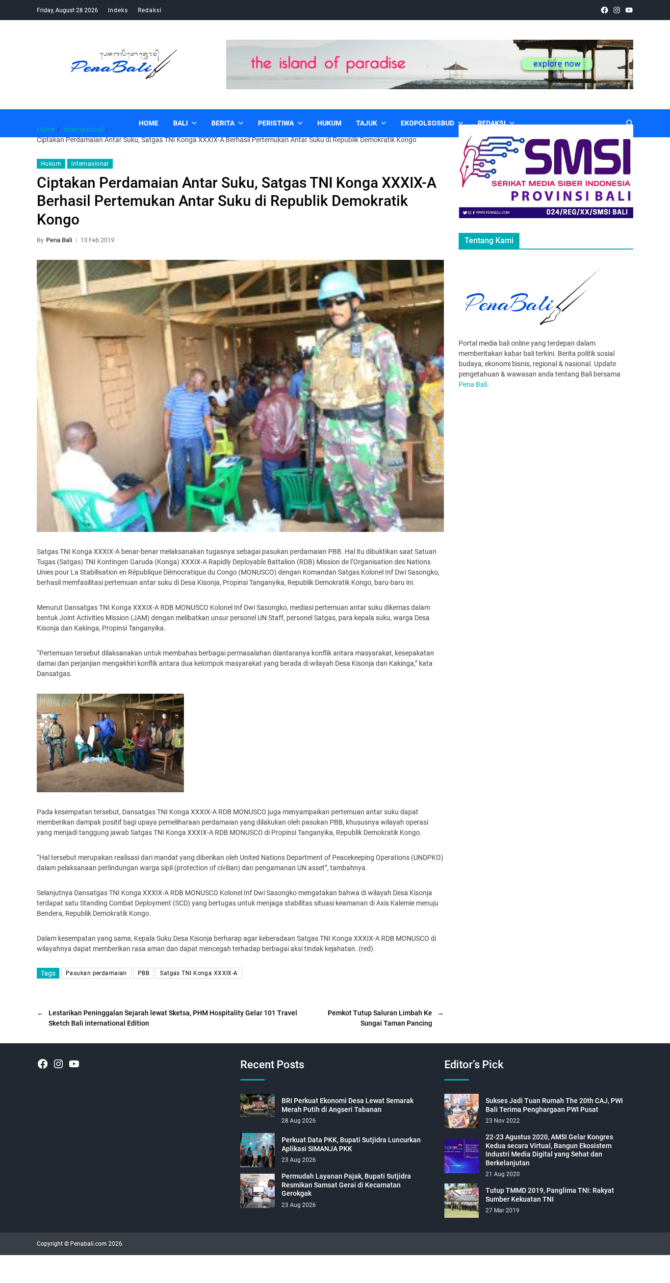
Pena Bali (59, 240)
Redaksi (150, 10)
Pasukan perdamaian (96, 973)
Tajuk (366, 123)
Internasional (90, 163)
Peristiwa (276, 123)
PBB (143, 973)
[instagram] (617, 10)
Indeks (118, 10)
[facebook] (604, 10)
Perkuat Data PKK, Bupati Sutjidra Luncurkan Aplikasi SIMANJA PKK (351, 1144)
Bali (180, 123)
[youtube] (629, 10)
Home (148, 123)
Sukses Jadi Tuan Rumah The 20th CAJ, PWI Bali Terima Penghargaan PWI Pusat (554, 1105)
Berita (222, 123)
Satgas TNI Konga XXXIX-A (199, 973)
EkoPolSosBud (427, 123)
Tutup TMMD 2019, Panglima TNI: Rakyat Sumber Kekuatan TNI (550, 1194)
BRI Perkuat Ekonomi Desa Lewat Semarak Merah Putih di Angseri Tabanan (347, 1105)
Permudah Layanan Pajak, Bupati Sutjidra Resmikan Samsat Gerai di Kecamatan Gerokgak (346, 1184)
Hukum (329, 123)
